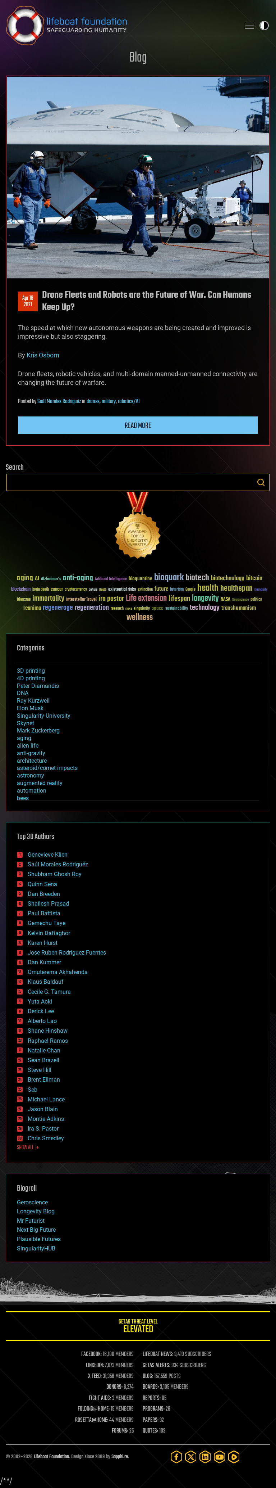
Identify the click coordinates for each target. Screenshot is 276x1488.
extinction (145, 589)
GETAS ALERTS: (156, 1365)
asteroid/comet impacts (47, 768)
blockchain (21, 589)
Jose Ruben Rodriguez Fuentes (67, 952)
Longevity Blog (36, 1211)
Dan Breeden (44, 893)
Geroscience (32, 1202)
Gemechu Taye (46, 923)
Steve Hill (39, 1070)
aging (25, 578)
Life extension (146, 598)
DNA (22, 693)
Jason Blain (43, 1109)
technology (205, 608)
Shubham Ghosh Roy (55, 874)
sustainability (176, 609)
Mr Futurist (31, 1220)
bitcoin (254, 578)
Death (102, 590)
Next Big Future (36, 1229)
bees (23, 798)
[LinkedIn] (205, 1457)
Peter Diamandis (38, 685)
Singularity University (43, 715)
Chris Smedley (46, 1138)
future (161, 589)
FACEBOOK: (91, 1354)
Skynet (25, 723)
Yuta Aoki (40, 1001)
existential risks (122, 589)
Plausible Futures (39, 1239)
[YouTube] (219, 1457)
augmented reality (40, 783)
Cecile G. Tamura (49, 991)
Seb (32, 1089)
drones (93, 401)
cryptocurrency (76, 589)
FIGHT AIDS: (100, 1398)
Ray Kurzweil (33, 700)
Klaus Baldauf (46, 981)
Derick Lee (41, 1011)
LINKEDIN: (95, 1365)
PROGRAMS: (154, 1409)
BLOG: (148, 1376)
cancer (57, 589)
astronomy (30, 775)
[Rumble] (234, 1457)
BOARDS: (151, 1387)
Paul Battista (44, 913)
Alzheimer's (51, 579)
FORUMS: (120, 1431)
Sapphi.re (119, 1457)
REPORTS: (152, 1398)
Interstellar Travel (81, 600)
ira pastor (111, 599)
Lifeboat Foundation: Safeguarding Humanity (120, 25)
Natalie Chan (44, 1050)
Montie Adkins (46, 1118)
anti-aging (78, 578)
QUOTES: (150, 1431)
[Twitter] (191, 1457)
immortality (48, 598)
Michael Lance (46, 1099)
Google (190, 589)
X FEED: (95, 1376)
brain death (40, 589)
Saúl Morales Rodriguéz (59, 401)
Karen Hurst (43, 942)
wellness (139, 617)
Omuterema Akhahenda (58, 972)
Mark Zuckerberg (38, 730)
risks (128, 609)
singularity (142, 609)
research (117, 609)
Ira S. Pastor (43, 1128)
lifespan (179, 599)
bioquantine (140, 579)
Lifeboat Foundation (51, 1457)
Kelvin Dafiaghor (49, 933)
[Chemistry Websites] (138, 527)
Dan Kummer (44, 962)
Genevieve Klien (48, 854)
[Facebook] (176, 1457)
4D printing (31, 678)
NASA (225, 600)
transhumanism (238, 608)
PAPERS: (150, 1420)
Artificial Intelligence (111, 579)
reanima (32, 608)
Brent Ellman (44, 1079)
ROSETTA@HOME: (91, 1420)
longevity (205, 598)
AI (37, 579)
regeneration (92, 608)
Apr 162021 (27, 301)
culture (93, 590)
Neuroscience (240, 600)
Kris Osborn (43, 355)
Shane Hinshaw (48, 1030)
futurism (177, 589)
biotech (197, 578)
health (207, 588)
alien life (27, 745)
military (109, 401)
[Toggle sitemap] (249, 25)
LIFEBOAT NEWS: (158, 1354)
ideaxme (24, 600)
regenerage (58, 608)
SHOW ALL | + (28, 1148)
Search (261, 482)
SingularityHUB (36, 1248)
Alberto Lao (42, 1021)
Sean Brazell (43, 1060)
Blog (138, 58)
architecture (32, 760)
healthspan (236, 588)
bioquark (169, 578)
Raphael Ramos (48, 1040)
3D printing (31, 670)
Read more (138, 426)
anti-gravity (31, 753)
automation (31, 790)
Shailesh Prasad (48, 903)
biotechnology (227, 578)
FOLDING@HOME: (94, 1409)
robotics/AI (129, 401)
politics (256, 600)
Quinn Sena (42, 884)
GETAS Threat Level (138, 1327)
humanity (261, 590)
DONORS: (114, 1387)
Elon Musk (30, 708)
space (158, 608)
